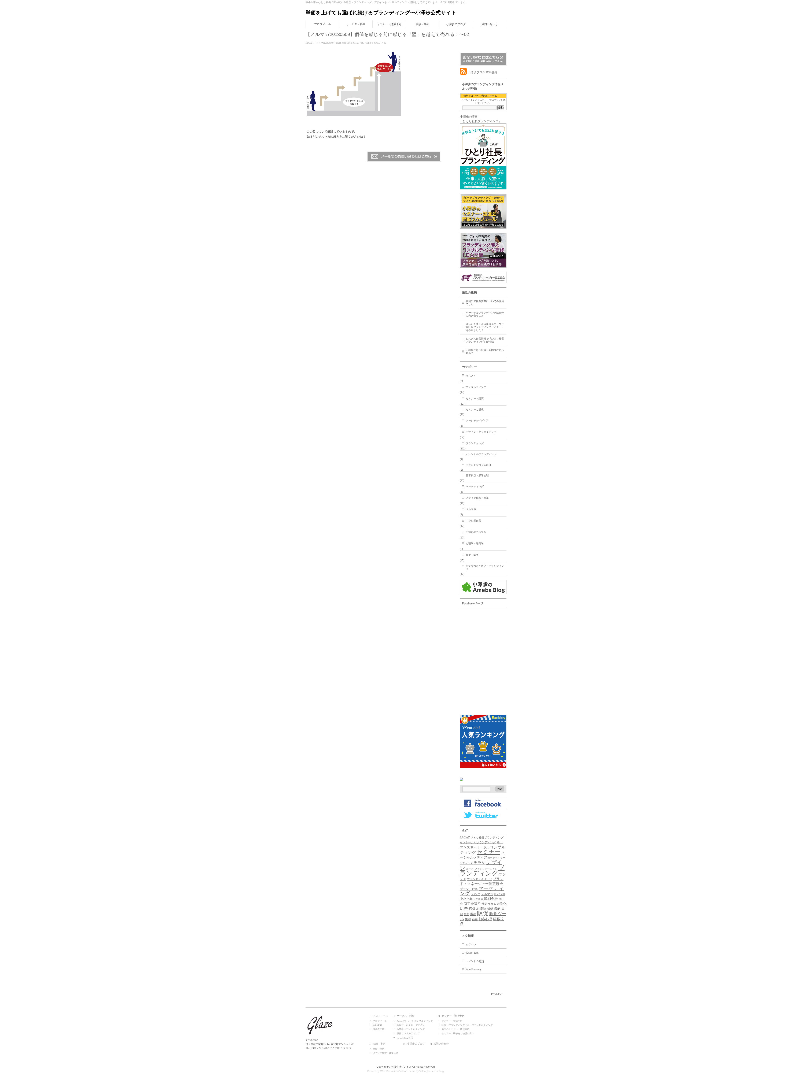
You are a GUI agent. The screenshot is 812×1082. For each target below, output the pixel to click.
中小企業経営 (473, 520)
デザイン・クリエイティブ (481, 431)
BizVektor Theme (405, 1071)
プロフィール (380, 1016)
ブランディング (475, 443)
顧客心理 (485, 919)
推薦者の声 (378, 1029)
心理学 (481, 909)
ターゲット (493, 858)
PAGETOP (497, 994)
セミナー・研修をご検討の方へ (458, 1033)
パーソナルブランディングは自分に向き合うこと (485, 314)
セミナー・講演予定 (453, 1016)
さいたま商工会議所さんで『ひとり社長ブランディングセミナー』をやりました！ (485, 327)
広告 (464, 908)
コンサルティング (476, 387)
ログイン (471, 944)
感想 (490, 909)
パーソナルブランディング (481, 454)
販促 (482, 913)
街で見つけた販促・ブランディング (485, 567)
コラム (485, 847)
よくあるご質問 (405, 1037)
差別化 (501, 903)
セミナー (488, 852)
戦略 (497, 909)
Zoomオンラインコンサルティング (415, 1021)
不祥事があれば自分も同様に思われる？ (485, 352)
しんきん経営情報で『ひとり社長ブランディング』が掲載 (485, 340)
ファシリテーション (486, 868)
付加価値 (478, 899)
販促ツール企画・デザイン (411, 1025)
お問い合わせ (441, 1043)
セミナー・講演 (475, 398)
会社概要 (377, 1025)
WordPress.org (473, 969)
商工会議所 (472, 904)
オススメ (471, 375)
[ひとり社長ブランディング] (483, 187)
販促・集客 (472, 554)
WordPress (386, 1071)
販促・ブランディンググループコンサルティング (467, 1025)
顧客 (475, 919)
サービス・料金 (405, 1016)
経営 (466, 914)
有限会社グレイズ (401, 1066)
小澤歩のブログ (416, 1043)
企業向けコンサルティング (411, 1029)
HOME (309, 43)
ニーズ (470, 868)
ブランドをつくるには (478, 464)
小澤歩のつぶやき (476, 532)
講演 (473, 914)
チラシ (479, 862)
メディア (475, 894)
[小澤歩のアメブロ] (483, 591)
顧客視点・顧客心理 (477, 475)
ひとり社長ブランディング (486, 837)
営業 (484, 904)
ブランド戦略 (469, 889)
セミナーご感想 (475, 409)
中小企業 (466, 899)
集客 (468, 919)
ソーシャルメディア (477, 420)
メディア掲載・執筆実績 (385, 1053)
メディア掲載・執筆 (477, 497)
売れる (492, 904)
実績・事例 (379, 1043)
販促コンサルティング (408, 1033)
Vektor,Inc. (425, 1071)
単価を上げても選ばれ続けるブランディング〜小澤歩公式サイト (381, 12)
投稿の (472, 952)
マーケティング (475, 486)
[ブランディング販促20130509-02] (354, 113)
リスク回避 (499, 894)
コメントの (475, 961)
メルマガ (471, 509)
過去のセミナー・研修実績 (455, 1029)
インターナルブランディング (478, 842)
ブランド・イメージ (479, 879)
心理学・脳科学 (475, 543)
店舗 (472, 909)
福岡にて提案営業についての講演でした (485, 303)
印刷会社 (491, 899)
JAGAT (465, 837)
